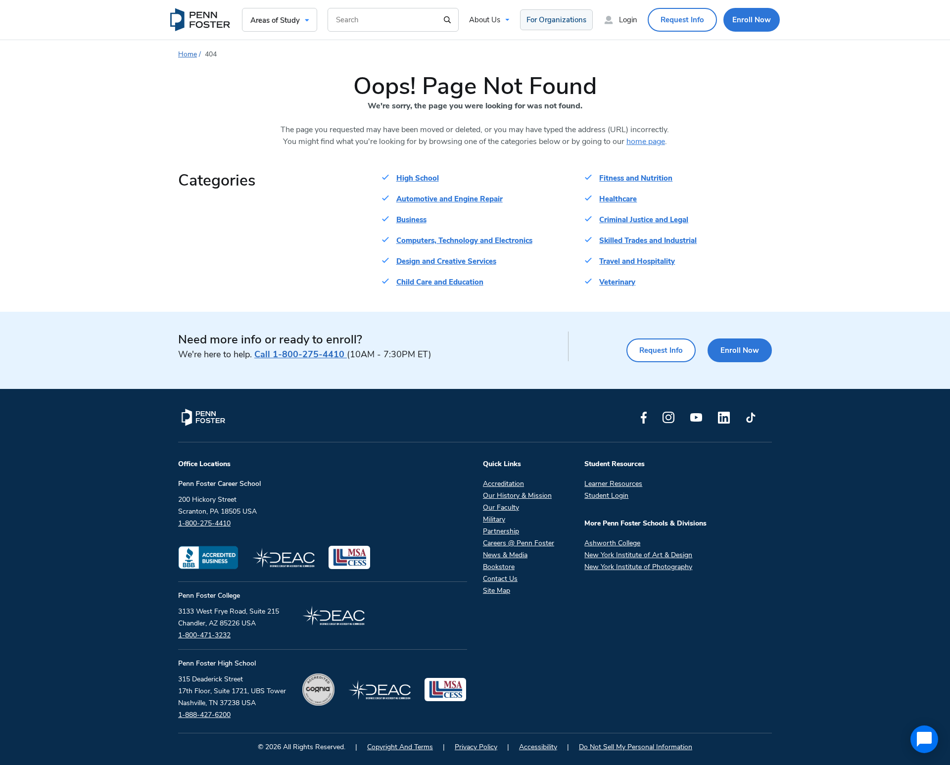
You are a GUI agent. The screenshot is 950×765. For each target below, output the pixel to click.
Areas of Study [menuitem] (275, 20)
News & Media (505, 555)
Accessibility (538, 747)
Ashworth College (612, 543)
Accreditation (503, 483)
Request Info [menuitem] (682, 20)
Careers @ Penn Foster (518, 543)
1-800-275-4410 (300, 354)
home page (645, 141)
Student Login (606, 495)
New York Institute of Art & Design (638, 555)
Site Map (496, 590)
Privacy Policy (476, 747)
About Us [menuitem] (484, 20)
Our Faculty (501, 507)
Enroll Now (739, 350)
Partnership (501, 531)
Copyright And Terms (400, 747)
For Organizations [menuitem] (556, 20)
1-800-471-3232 (204, 635)
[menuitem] (201, 20)
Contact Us (500, 578)
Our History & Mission (517, 495)
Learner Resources (613, 483)
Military (494, 519)
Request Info (661, 350)
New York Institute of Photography (638, 567)
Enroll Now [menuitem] (751, 20)
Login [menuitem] (628, 20)
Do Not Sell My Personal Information (635, 747)
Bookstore (499, 567)
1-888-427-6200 (204, 714)
